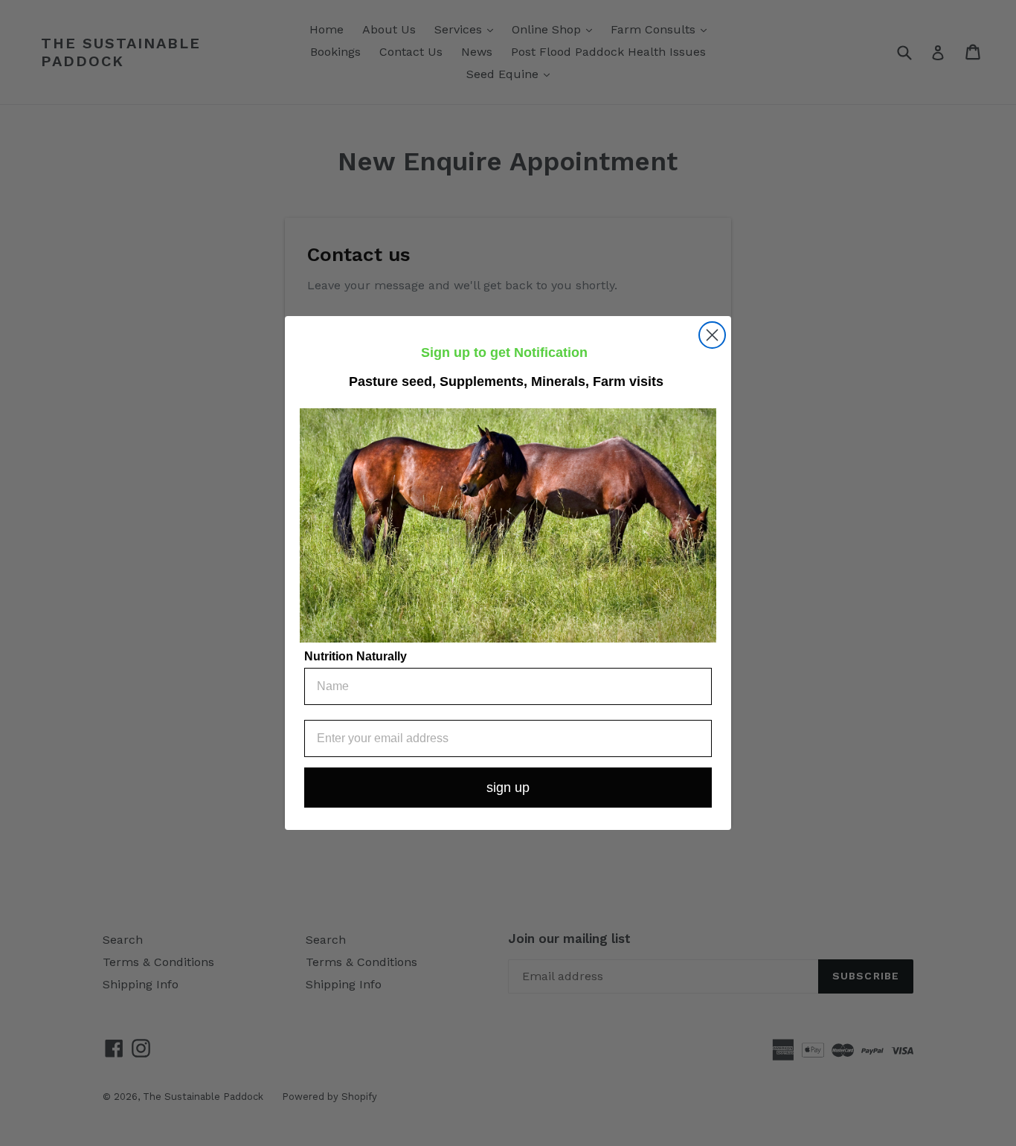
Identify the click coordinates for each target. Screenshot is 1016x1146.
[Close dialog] (712, 335)
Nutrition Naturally (355, 656)
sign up (508, 787)
